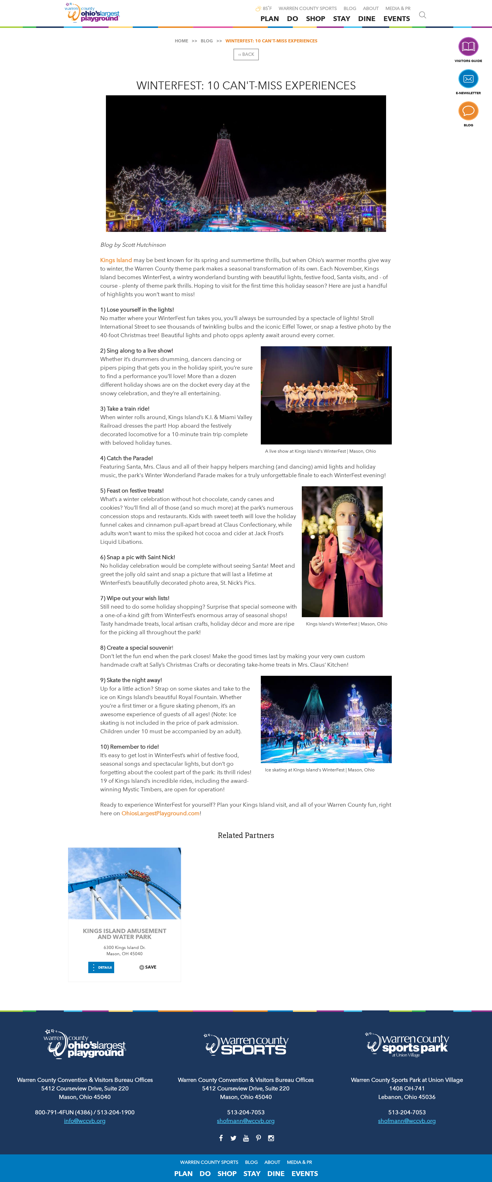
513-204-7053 (246, 1112)
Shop (315, 19)
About (371, 8)
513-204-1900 (116, 1112)
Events (397, 19)
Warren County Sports (308, 8)
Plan (270, 19)
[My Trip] (246, 9)
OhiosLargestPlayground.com (161, 813)
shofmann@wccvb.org (246, 1120)
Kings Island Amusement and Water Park (124, 933)
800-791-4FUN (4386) (63, 1112)
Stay (341, 19)
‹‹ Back (246, 54)
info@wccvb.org (85, 1120)
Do (292, 19)
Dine (367, 19)
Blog (350, 8)
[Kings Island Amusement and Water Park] (124, 883)
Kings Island (116, 260)
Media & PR (398, 8)
